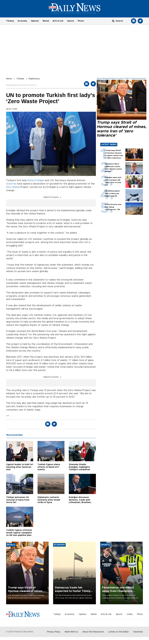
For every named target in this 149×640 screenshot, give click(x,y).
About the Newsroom (93, 632)
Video (130, 614)
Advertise (138, 632)
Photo (81, 21)
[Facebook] (133, 21)
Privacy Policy (53, 632)
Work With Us (71, 632)
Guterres (11, 184)
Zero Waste (13, 187)
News (9, 79)
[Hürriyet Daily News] (74, 8)
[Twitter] (140, 21)
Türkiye (10, 21)
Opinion (35, 21)
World (46, 21)
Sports (70, 21)
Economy (22, 21)
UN (7, 415)
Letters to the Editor (118, 632)
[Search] (113, 21)
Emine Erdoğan (35, 180)
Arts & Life (58, 21)
